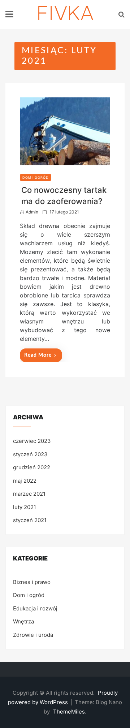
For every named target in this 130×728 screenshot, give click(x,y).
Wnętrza (23, 621)
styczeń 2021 (30, 520)
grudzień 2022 (31, 467)
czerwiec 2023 (32, 440)
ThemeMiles (69, 711)
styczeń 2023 (30, 454)
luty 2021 (24, 507)
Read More (38, 355)
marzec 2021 (29, 493)
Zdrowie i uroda (33, 634)
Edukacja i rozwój (35, 608)
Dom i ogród (35, 177)
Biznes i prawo (32, 582)
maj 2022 (24, 480)
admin (32, 212)
